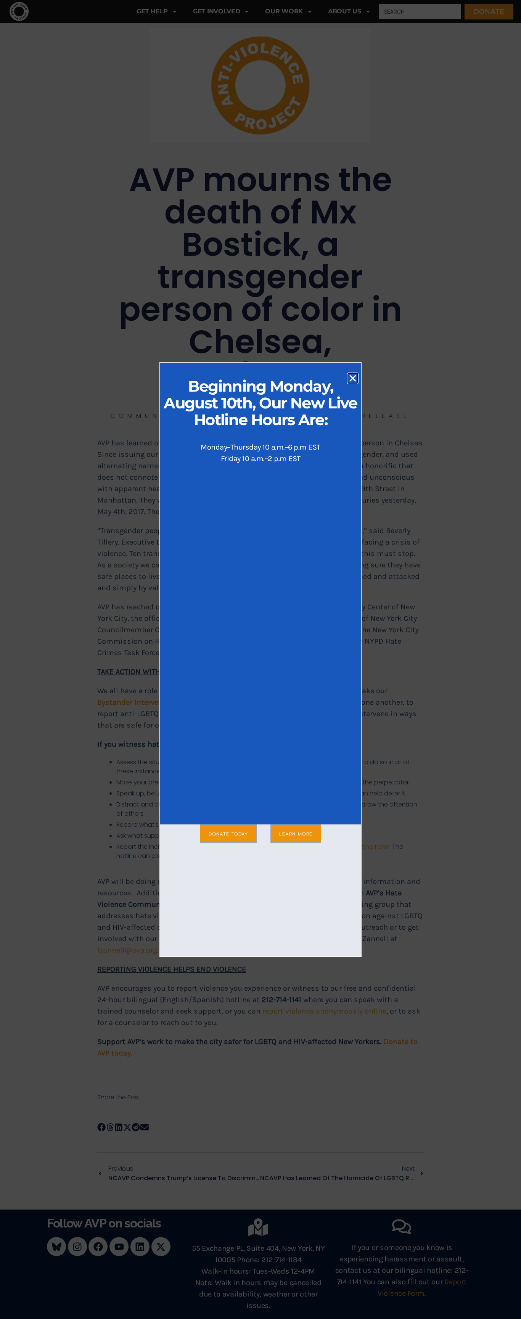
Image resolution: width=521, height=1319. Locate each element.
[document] (260, 659)
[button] (352, 378)
